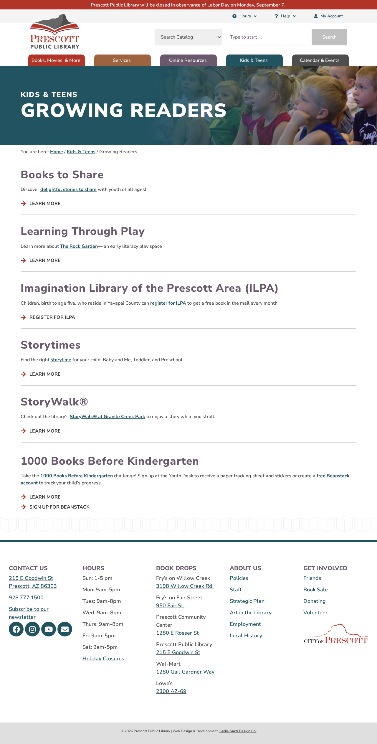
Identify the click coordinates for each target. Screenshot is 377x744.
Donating (314, 601)
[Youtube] (48, 629)
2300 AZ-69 (171, 691)
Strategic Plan (247, 601)
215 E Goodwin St (31, 578)
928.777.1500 (26, 597)
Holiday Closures (103, 658)
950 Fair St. (170, 605)
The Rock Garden (79, 246)
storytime (61, 360)
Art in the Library (251, 612)
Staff (236, 589)
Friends (312, 578)
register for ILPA (168, 303)
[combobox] (268, 37)
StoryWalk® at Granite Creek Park (107, 416)
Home (56, 152)
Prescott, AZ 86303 (33, 586)
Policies (239, 578)
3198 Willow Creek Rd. (185, 586)
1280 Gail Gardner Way (185, 671)
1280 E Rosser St (177, 632)
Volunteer (315, 612)
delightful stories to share (68, 189)
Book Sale (315, 589)
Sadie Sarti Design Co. (238, 731)
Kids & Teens (81, 152)
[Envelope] (64, 629)
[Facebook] (16, 629)
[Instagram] (32, 629)
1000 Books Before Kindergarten (76, 476)
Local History (246, 635)
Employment (245, 624)
